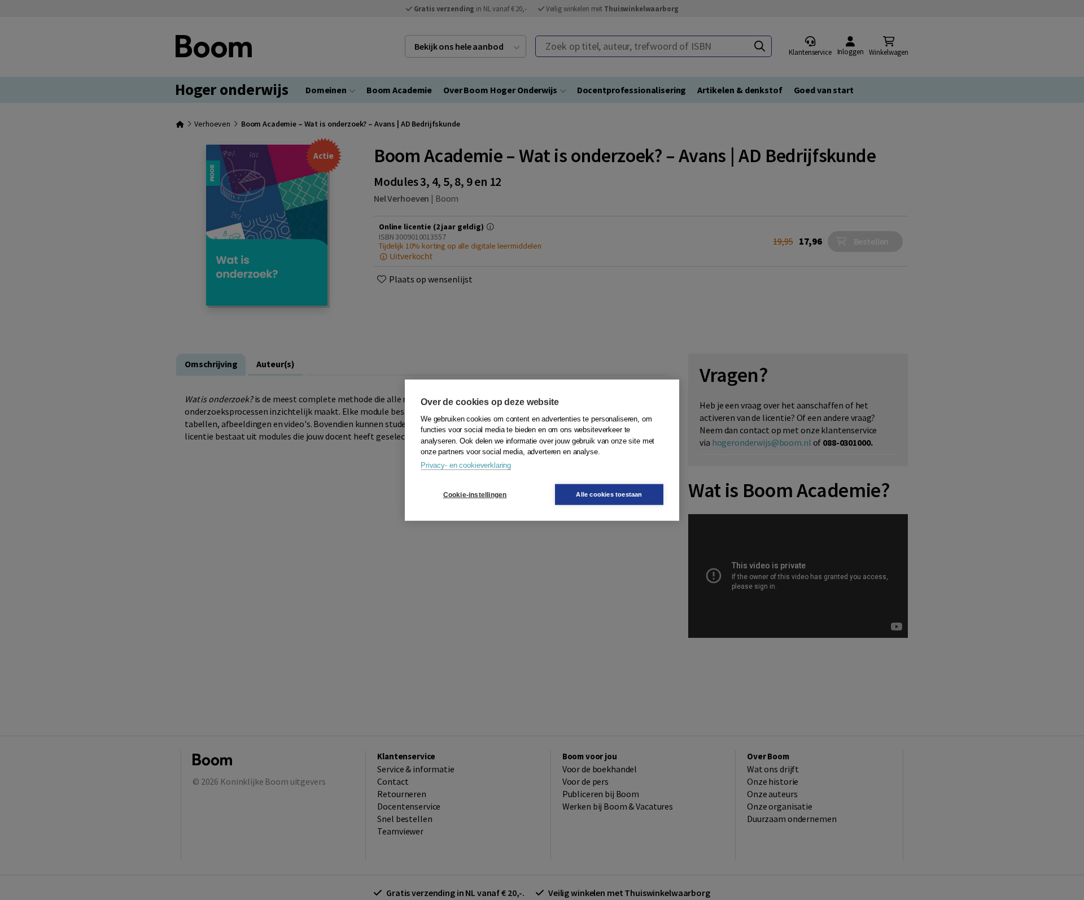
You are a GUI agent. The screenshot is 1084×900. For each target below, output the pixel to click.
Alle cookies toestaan (609, 494)
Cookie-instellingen (475, 494)
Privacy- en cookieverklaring (466, 464)
